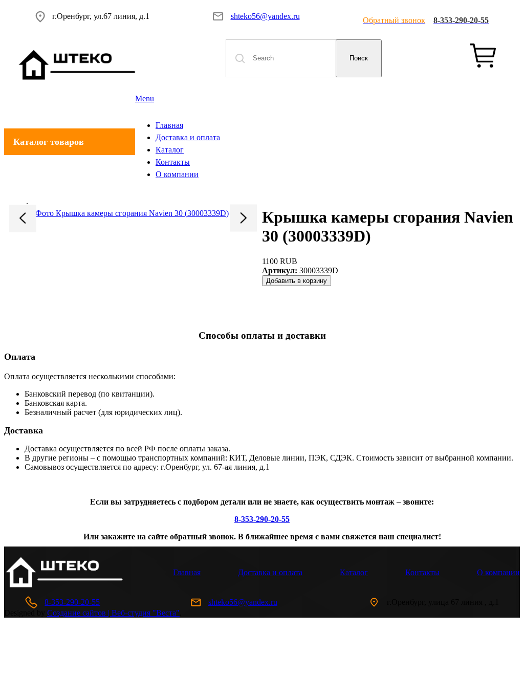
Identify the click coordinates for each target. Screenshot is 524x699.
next (243, 217)
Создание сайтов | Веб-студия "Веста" (113, 612)
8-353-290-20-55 (72, 602)
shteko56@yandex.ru (265, 16)
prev (22, 218)
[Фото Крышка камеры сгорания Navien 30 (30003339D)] (133, 213)
